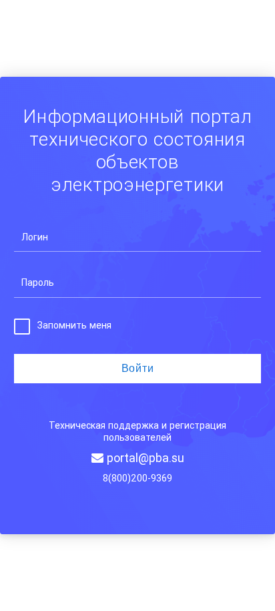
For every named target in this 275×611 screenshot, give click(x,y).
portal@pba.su (143, 457)
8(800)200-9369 (137, 478)
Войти (137, 368)
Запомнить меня (74, 325)
